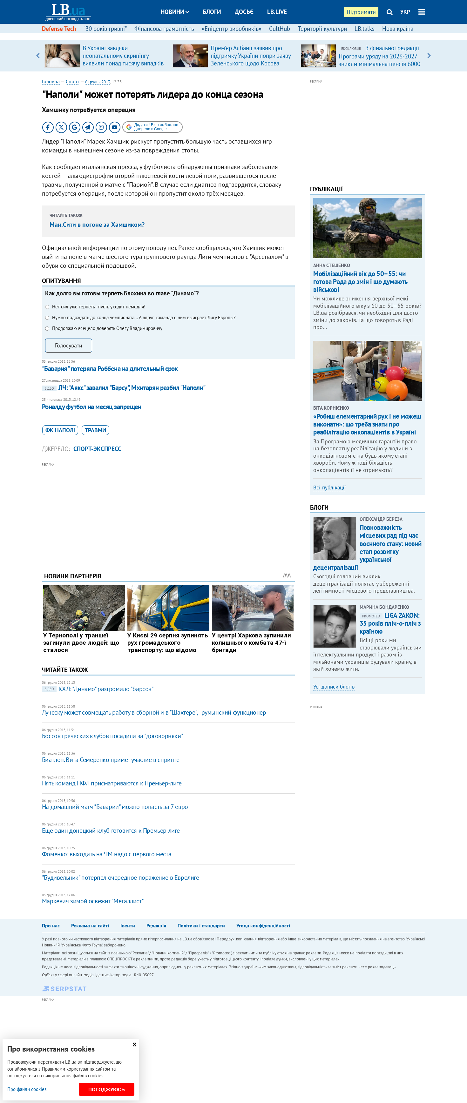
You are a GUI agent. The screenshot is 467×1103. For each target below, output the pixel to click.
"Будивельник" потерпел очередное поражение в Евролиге (120, 877)
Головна (51, 81)
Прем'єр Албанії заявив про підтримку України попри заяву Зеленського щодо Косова (251, 55)
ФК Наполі (60, 430)
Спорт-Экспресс (97, 449)
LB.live (277, 12)
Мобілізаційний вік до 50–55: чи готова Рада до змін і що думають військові (360, 281)
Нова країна (397, 28)
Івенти (127, 925)
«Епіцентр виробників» (231, 28)
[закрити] (134, 1044)
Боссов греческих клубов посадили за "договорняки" (112, 736)
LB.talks (365, 28)
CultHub (279, 28)
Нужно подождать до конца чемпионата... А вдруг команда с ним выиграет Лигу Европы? (144, 317)
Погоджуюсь (106, 1089)
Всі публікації (329, 487)
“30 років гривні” (105, 28)
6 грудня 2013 (97, 81)
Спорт (72, 81)
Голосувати (68, 345)
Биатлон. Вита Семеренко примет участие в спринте (110, 760)
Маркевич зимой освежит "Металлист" (93, 901)
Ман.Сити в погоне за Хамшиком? (97, 224)
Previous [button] (38, 55)
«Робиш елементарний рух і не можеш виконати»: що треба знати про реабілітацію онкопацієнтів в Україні (367, 424)
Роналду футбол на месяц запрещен (91, 406)
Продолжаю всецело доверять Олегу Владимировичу (107, 328)
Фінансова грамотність (164, 28)
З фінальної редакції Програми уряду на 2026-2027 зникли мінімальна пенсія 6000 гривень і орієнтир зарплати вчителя (379, 63)
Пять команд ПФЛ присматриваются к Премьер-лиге (112, 783)
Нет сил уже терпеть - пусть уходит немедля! (99, 307)
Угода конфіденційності (263, 925)
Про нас (51, 925)
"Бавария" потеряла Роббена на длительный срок (110, 368)
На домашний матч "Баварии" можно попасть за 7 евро (115, 807)
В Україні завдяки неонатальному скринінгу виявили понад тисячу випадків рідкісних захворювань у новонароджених (123, 63)
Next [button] (429, 55)
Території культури (322, 28)
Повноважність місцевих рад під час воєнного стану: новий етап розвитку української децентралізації (367, 547)
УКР (405, 11)
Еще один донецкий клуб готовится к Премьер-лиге (111, 830)
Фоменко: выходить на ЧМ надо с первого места (106, 854)
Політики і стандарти (201, 925)
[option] (106, 55)
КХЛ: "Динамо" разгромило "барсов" (99, 689)
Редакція (156, 925)
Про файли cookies (26, 1089)
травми (95, 430)
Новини (172, 12)
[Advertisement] (168, 512)
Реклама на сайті (90, 925)
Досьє (244, 12)
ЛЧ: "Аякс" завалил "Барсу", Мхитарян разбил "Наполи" (125, 387)
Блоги (212, 12)
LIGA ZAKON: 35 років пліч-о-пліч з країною (390, 623)
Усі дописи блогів (334, 686)
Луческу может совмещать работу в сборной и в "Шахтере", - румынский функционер (154, 712)
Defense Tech (59, 28)
